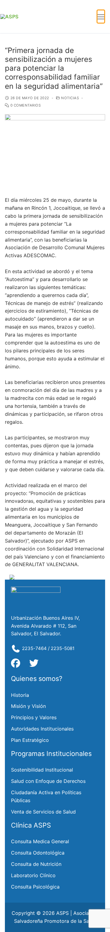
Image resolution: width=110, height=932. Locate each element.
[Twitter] (34, 663)
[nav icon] (101, 16)
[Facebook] (15, 663)
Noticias (69, 98)
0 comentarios (25, 105)
